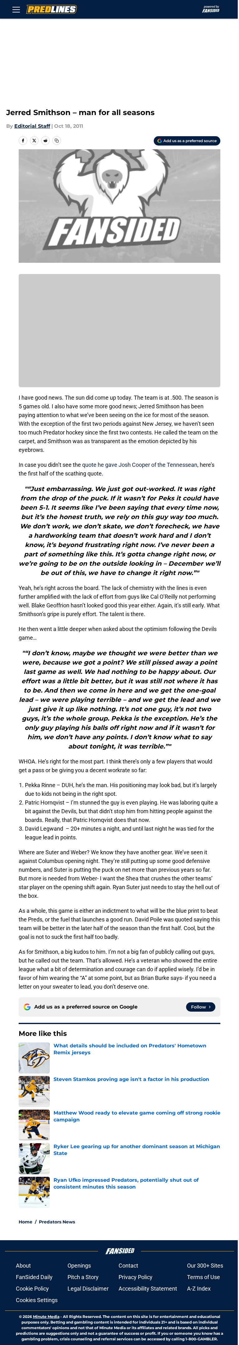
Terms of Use (203, 1277)
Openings (79, 1265)
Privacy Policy (135, 1277)
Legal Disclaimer (88, 1288)
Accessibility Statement (148, 1288)
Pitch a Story (83, 1277)
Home (25, 1222)
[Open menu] (16, 9)
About (23, 1265)
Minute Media (46, 1316)
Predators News (57, 1222)
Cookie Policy (32, 1288)
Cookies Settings (37, 1300)
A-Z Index (199, 1288)
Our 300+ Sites (205, 1265)
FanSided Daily (34, 1277)
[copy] (56, 140)
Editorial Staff (32, 126)
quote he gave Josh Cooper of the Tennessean (139, 464)
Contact (128, 1265)
